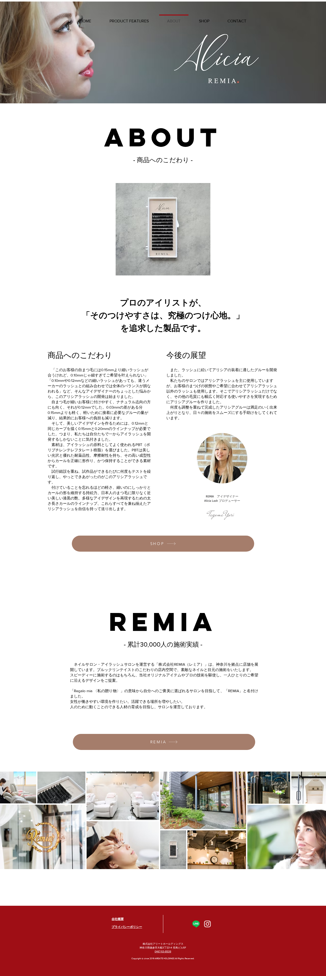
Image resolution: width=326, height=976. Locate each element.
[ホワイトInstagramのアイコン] (207, 923)
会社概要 (118, 919)
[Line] (196, 923)
